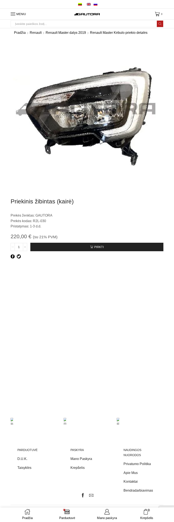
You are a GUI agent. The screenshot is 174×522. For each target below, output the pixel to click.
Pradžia (20, 32)
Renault (36, 32)
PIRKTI (99, 247)
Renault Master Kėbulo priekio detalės (118, 32)
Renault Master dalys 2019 (66, 32)
